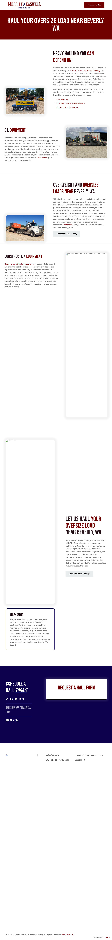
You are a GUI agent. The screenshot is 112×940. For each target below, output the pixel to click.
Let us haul (43, 158)
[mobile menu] (78, 5)
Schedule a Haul (94, 5)
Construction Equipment (67, 107)
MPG (107, 937)
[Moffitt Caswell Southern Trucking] (24, 5)
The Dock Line (68, 935)
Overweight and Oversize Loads (70, 103)
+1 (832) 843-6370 (15, 699)
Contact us (67, 225)
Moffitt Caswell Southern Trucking (85, 71)
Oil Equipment (63, 99)
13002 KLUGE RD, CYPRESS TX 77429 (90, 755)
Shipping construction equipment (19, 264)
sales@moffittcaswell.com (57, 759)
